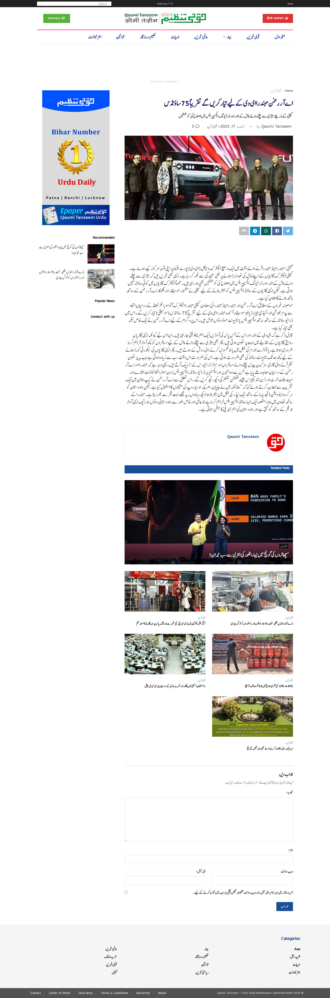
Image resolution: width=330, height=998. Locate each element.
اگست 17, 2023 (233, 126)
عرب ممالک (110, 957)
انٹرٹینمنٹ (94, 37)
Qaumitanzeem (283, 992)
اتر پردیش (295, 957)
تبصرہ (289, 792)
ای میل (200, 871)
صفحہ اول (280, 37)
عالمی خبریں (201, 37)
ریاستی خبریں (202, 972)
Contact (35, 992)
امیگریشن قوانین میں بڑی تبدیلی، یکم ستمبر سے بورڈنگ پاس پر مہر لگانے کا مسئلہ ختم (170, 623)
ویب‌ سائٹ (287, 871)
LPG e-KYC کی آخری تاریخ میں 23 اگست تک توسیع (269, 686)
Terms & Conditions (114, 992)
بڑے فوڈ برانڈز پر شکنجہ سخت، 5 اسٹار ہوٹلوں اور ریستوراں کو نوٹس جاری (262, 623)
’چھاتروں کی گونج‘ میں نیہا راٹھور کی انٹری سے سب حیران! (248, 555)
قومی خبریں (253, 37)
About (162, 992)
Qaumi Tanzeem (277, 126)
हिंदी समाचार (276, 18)
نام (290, 850)
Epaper (54, 18)
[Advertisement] (165, 60)
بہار (229, 37)
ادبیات (175, 37)
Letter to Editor (59, 992)
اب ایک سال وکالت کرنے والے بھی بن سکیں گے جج (270, 748)
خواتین (120, 37)
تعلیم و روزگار (148, 37)
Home (290, 3)
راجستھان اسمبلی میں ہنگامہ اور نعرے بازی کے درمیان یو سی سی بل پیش (175, 686)
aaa (297, 949)
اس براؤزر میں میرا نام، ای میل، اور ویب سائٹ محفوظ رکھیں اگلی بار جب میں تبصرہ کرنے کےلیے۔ (243, 892)
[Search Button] (40, 3)
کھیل (114, 972)
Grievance (86, 992)
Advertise (143, 992)
